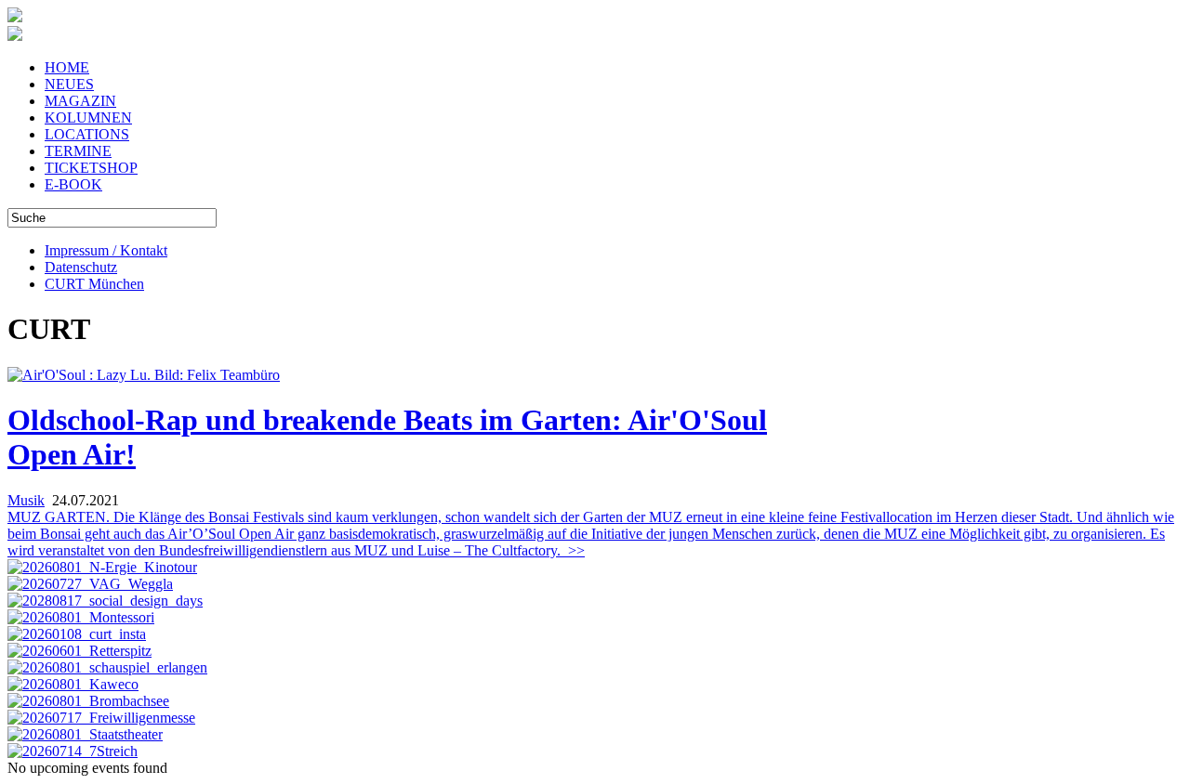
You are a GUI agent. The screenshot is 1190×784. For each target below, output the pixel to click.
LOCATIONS (87, 134)
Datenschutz (81, 267)
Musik (26, 500)
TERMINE (78, 151)
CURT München (94, 284)
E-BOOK (73, 184)
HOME (67, 67)
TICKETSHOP (91, 168)
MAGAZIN (80, 101)
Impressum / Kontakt (106, 250)
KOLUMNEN (88, 117)
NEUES (69, 84)
